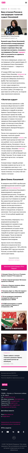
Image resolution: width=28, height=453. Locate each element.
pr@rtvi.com (14, 403)
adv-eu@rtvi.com (15, 405)
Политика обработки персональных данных (12, 378)
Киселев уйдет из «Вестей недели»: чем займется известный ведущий (14, 291)
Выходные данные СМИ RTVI (8, 373)
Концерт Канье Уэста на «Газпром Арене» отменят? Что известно (13, 275)
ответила (21, 148)
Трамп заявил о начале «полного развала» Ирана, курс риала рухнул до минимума (13, 358)
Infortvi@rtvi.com (19, 399)
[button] (26, 2)
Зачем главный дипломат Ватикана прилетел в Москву (13, 280)
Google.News (6, 416)
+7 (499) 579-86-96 (9, 397)
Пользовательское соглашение (9, 375)
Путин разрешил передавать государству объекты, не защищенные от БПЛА (11, 298)
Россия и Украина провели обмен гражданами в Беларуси (13, 286)
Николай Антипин (14, 258)
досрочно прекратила (13, 188)
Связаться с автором (14, 260)
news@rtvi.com (15, 401)
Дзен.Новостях (8, 414)
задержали (21, 74)
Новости (4, 8)
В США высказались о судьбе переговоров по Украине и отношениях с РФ (11, 305)
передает (21, 52)
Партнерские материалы (8, 407)
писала (21, 137)
